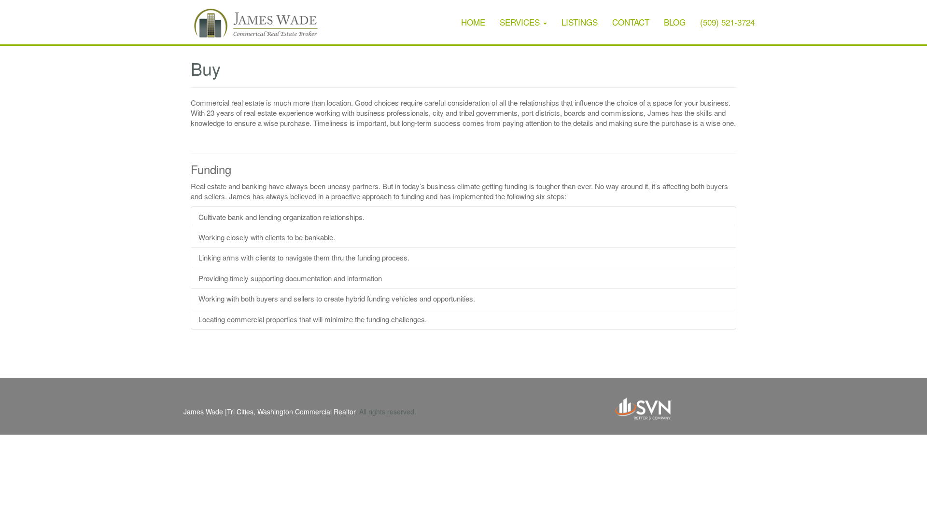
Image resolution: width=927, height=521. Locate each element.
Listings (580, 22)
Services (521, 22)
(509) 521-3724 (727, 22)
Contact (630, 22)
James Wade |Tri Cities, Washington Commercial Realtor (269, 411)
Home (473, 22)
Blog (675, 22)
